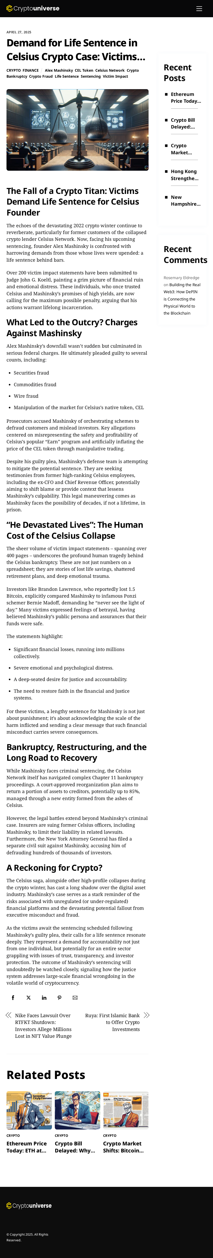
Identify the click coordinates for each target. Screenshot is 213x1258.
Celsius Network (110, 70)
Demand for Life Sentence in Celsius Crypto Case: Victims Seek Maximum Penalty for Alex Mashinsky (71, 63)
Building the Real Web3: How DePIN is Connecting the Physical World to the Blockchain (182, 299)
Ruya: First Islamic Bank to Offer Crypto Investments (112, 1022)
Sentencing (91, 76)
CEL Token (84, 70)
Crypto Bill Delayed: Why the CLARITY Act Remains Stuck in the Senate (185, 123)
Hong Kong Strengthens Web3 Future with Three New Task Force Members (186, 175)
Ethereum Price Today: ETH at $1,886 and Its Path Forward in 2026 (184, 98)
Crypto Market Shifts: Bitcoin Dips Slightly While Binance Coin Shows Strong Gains (186, 149)
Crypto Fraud (41, 76)
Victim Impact (115, 76)
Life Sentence (67, 76)
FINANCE (31, 70)
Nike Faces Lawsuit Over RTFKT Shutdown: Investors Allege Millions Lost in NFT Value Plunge (43, 1025)
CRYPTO (13, 70)
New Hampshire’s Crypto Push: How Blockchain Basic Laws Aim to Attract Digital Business (186, 200)
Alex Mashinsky (59, 70)
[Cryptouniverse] (33, 10)
